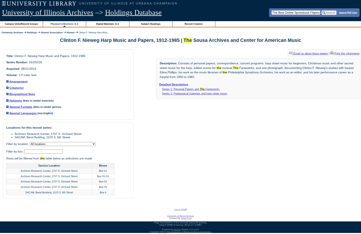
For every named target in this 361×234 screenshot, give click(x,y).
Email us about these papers (310, 53)
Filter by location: (18, 144)
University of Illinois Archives (47, 12)
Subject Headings (150, 24)
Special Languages (23, 113)
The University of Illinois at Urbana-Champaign (189, 232)
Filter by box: (15, 151)
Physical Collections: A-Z (64, 24)
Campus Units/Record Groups (21, 24)
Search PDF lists (348, 12)
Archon (177, 229)
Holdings (32, 32)
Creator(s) (16, 87)
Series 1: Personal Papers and (191, 89)
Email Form (186, 218)
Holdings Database (133, 12)
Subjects (15, 100)
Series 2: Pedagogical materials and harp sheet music (194, 93)
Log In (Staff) (180, 209)
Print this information (347, 53)
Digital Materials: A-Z (107, 24)
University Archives (12, 32)
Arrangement (18, 81)
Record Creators (194, 24)
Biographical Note (22, 94)
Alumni (71, 32)
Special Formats (20, 107)
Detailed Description (173, 84)
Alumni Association (52, 32)
